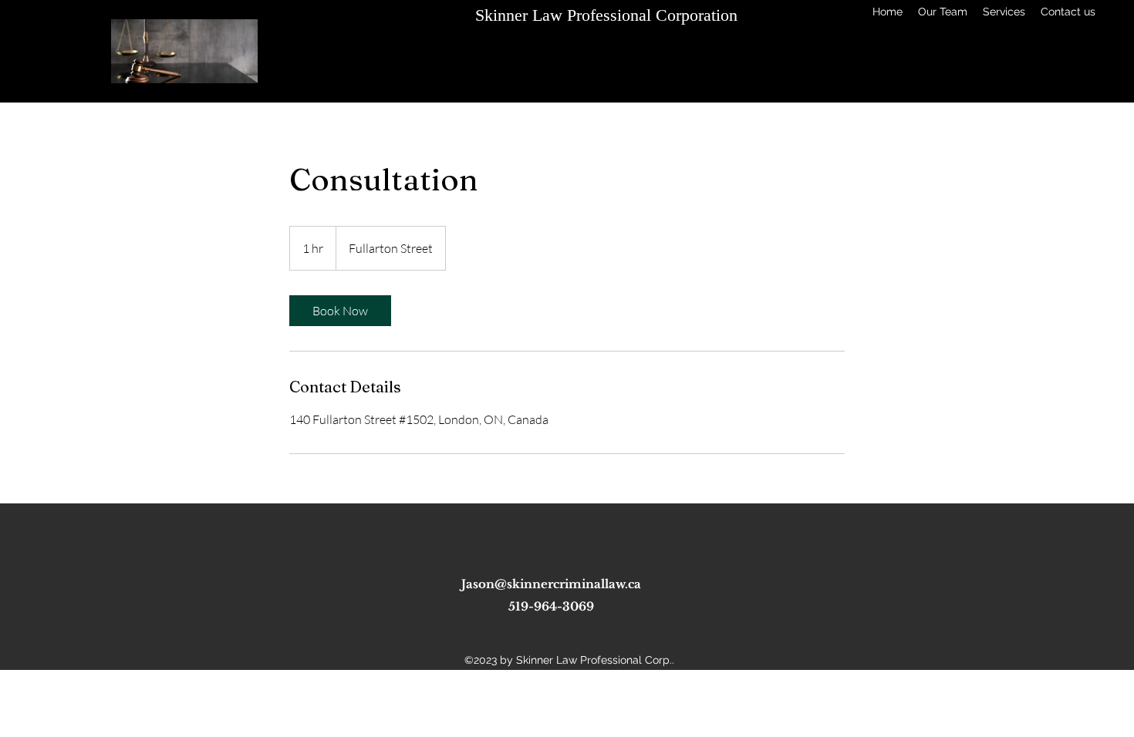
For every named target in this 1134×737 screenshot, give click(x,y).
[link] (340, 310)
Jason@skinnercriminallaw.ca (551, 584)
